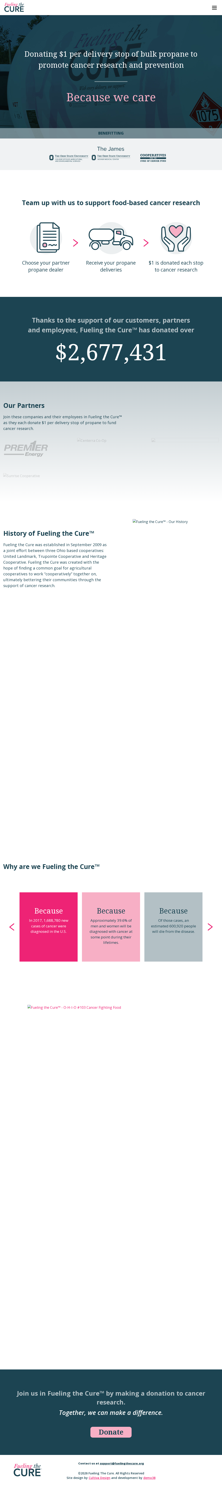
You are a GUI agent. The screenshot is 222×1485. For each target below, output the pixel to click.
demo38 (149, 1478)
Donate (111, 1432)
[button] (12, 927)
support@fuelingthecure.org (122, 1463)
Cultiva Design (99, 1478)
